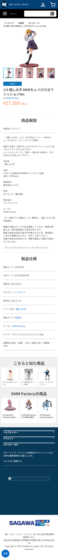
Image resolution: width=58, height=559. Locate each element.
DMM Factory (12, 97)
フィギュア (9, 22)
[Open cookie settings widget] (5, 553)
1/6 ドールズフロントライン (47, 383)
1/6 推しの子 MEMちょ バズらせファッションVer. (25, 26)
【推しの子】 (21, 309)
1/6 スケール (33, 22)
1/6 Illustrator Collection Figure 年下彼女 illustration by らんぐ (10, 416)
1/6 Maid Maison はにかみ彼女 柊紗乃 (28, 416)
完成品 (21, 22)
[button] (49, 35)
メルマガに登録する (12, 461)
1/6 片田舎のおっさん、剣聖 (28, 383)
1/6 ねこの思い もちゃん (10, 383)
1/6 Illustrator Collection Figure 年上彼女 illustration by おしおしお (47, 416)
